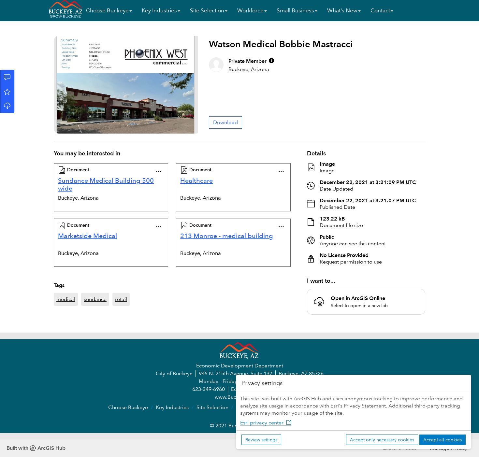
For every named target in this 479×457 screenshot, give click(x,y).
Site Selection (212, 407)
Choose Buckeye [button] (107, 10)
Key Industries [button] (159, 10)
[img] (271, 60)
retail (121, 299)
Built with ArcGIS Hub (36, 448)
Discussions (7, 77)
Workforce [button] (250, 10)
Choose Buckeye (128, 407)
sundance (95, 299)
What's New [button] (342, 10)
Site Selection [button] (207, 10)
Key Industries (172, 407)
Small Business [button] (295, 10)
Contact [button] (380, 10)
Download (7, 106)
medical (65, 299)
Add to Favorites (7, 91)
